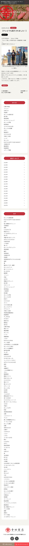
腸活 (5, 251)
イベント (6, 108)
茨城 (5, 277)
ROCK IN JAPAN (8, 340)
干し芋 (5, 352)
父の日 (5, 404)
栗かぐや (6, 382)
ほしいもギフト (8, 307)
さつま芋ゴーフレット (10, 516)
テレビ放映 (7, 509)
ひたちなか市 (7, 134)
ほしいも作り (7, 408)
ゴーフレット (7, 499)
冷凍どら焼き (7, 136)
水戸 (5, 221)
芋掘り (5, 406)
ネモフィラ (7, 285)
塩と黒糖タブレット (9, 507)
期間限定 (6, 374)
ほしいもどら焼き (8, 346)
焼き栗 (5, 116)
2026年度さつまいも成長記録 (12, 463)
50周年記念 (7, 241)
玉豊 (5, 413)
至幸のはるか (7, 427)
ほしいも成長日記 (8, 114)
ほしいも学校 (7, 122)
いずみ (5, 435)
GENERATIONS (8, 477)
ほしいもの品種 (8, 128)
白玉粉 (5, 390)
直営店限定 (7, 445)
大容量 (5, 461)
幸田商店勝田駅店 (8, 313)
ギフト (5, 303)
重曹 (5, 511)
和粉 (5, 410)
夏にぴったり (7, 384)
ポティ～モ (7, 386)
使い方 (5, 245)
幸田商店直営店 (8, 412)
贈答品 (5, 322)
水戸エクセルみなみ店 (10, 362)
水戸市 (5, 279)
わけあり (6, 318)
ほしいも (6, 140)
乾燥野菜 (6, 148)
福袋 (5, 261)
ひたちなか (7, 301)
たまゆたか (7, 431)
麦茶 (5, 364)
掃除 (5, 227)
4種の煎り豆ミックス (9, 237)
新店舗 (5, 293)
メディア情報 (7, 150)
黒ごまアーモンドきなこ (10, 402)
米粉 (5, 449)
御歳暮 (5, 497)
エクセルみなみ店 (8, 126)
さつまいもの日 (8, 437)
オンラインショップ (9, 120)
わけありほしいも (8, 358)
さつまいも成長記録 (9, 481)
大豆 (5, 475)
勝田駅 (5, 273)
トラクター (7, 479)
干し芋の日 (7, 316)
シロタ (5, 338)
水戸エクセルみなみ (9, 239)
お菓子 (5, 429)
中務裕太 (6, 495)
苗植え (5, 513)
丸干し (5, 443)
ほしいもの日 (7, 297)
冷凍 (5, 366)
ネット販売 (7, 342)
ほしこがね (7, 388)
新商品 (5, 489)
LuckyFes (6, 441)
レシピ (5, 138)
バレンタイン (7, 469)
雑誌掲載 (6, 330)
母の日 (5, 324)
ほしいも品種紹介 (8, 348)
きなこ (5, 130)
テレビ (5, 417)
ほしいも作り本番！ (6, 92)
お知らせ (13, 28)
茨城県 (5, 112)
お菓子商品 (7, 106)
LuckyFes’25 (7, 229)
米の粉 (5, 467)
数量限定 (6, 354)
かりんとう (7, 309)
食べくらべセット (8, 269)
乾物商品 (6, 124)
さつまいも (7, 447)
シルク (5, 433)
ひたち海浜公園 (8, 305)
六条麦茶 (6, 291)
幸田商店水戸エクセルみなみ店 (12, 259)
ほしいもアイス (8, 267)
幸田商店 (6, 253)
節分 (5, 439)
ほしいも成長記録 (8, 217)
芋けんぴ (6, 473)
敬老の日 (6, 320)
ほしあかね (7, 271)
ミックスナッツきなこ (10, 360)
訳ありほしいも (8, 378)
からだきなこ (7, 380)
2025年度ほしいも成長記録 (11, 344)
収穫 (5, 425)
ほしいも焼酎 (7, 423)
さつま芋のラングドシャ (10, 233)
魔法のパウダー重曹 (9, 265)
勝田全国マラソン (8, 396)
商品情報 (6, 249)
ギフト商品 (7, 514)
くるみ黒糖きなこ (8, 370)
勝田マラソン (7, 376)
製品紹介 (6, 132)
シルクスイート (8, 415)
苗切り (5, 471)
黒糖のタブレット (8, 281)
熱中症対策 (7, 350)
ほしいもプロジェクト (10, 247)
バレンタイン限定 (8, 487)
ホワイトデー (7, 493)
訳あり (5, 299)
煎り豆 (5, 457)
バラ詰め (6, 243)
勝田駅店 (6, 146)
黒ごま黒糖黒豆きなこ (10, 419)
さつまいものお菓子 (9, 483)
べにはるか (7, 394)
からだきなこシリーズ (10, 400)
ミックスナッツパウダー (10, 503)
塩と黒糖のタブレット (10, 223)
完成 (22, 92)
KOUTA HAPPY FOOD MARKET (12, 142)
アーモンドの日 (8, 421)
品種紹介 (6, 368)
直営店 (5, 392)
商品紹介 (6, 485)
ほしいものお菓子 (8, 491)
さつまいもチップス (9, 465)
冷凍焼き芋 (7, 144)
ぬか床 (5, 459)
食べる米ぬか (7, 398)
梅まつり (6, 328)
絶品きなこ (7, 231)
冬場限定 (6, 225)
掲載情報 (6, 336)
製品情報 (6, 118)
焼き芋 (5, 235)
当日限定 (6, 455)
